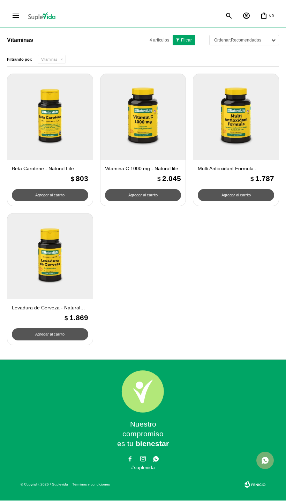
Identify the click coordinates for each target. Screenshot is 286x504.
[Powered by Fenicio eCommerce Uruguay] (254, 484)
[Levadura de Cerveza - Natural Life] (50, 256)
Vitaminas (49, 59)
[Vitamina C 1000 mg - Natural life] (143, 117)
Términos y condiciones (91, 484)
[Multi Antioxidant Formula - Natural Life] (236, 117)
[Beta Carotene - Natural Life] (50, 117)
